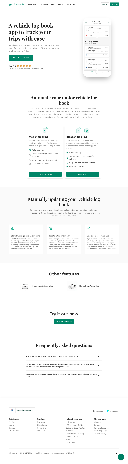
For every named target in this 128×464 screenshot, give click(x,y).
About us (98, 422)
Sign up (115, 4)
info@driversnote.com (42, 453)
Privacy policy (100, 431)
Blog (68, 439)
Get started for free (21, 58)
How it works (14, 431)
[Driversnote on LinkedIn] (116, 453)
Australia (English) (24, 410)
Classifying (42, 425)
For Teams (41, 431)
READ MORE (83, 174)
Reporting (41, 428)
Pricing (12, 422)
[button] (33, 4)
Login (11, 425)
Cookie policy (100, 434)
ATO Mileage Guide (74, 425)
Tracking (41, 422)
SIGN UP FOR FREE (64, 321)
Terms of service (101, 428)
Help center (71, 422)
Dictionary (70, 442)
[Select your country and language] (12, 410)
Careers (97, 425)
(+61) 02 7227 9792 (25, 453)
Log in (104, 4)
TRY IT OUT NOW (45, 174)
